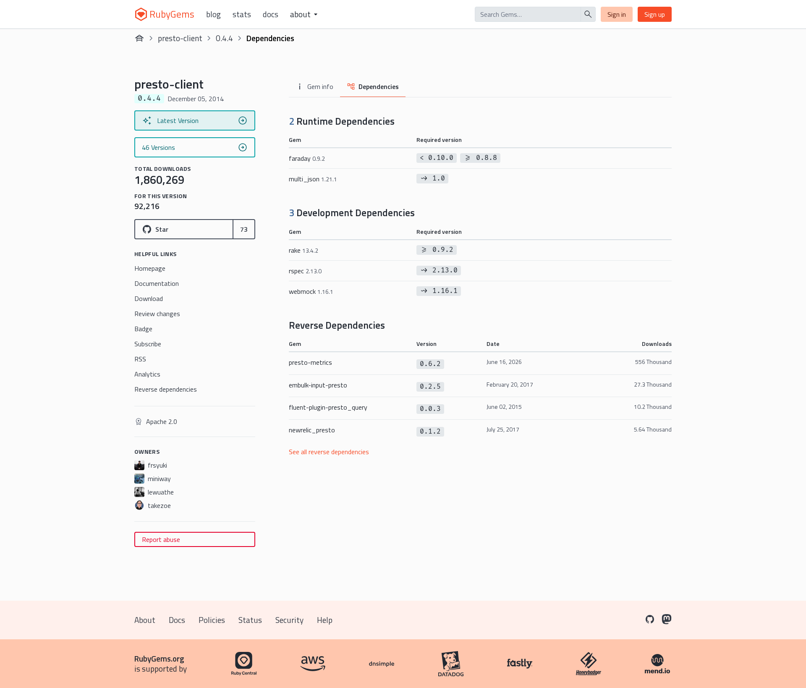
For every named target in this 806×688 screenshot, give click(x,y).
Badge (143, 329)
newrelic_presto (312, 430)
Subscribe (147, 344)
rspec (305, 271)
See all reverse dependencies (329, 452)
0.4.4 (224, 38)
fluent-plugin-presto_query (328, 407)
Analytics (147, 374)
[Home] (139, 38)
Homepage (149, 268)
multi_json (313, 179)
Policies (212, 620)
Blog (213, 14)
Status (250, 620)
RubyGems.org (159, 658)
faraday (307, 158)
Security (289, 620)
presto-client (180, 38)
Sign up (654, 14)
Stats (242, 14)
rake (303, 250)
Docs (270, 14)
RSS (140, 359)
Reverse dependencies (165, 389)
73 (244, 229)
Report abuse (161, 539)
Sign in (616, 14)
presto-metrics (310, 362)
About (144, 620)
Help (324, 620)
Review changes (157, 314)
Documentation (156, 283)
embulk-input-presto (318, 385)
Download (148, 298)
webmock (311, 291)
